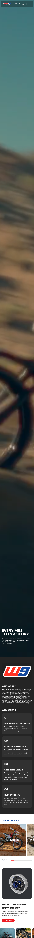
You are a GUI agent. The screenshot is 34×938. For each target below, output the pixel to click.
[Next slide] (7, 860)
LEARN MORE (8, 920)
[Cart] (19, 4)
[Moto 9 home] (6, 4)
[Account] (23, 4)
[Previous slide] (3, 860)
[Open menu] (30, 3)
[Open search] (16, 4)
